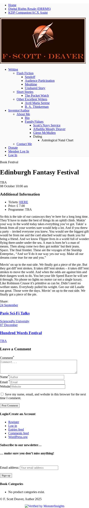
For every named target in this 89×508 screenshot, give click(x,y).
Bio (27, 118)
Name (4, 377)
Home (12, 5)
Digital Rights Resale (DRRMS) (29, 9)
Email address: (10, 467)
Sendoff (30, 77)
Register (13, 422)
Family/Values (34, 121)
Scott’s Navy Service (46, 125)
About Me (23, 114)
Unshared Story (35, 88)
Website (5, 386)
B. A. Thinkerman (37, 106)
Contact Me (24, 144)
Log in (12, 426)
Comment (7, 358)
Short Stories (25, 92)
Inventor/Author (18, 110)
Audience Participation (40, 80)
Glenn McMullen (44, 133)
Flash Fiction (25, 73)
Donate (13, 147)
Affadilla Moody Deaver (49, 129)
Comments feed (18, 433)
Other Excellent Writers (32, 99)
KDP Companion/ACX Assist (28, 12)
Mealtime (31, 84)
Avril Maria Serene (37, 103)
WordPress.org (18, 437)
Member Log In (18, 151)
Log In (12, 155)
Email (5, 382)
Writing (13, 69)
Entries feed (16, 429)
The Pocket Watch (37, 95)
